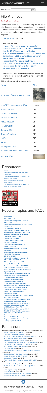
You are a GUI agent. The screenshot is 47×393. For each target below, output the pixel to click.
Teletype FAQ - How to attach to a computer (20, 46)
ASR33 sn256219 (9, 117)
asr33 (3, 142)
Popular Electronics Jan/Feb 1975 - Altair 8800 (18, 373)
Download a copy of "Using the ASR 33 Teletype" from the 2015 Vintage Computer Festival (22, 49)
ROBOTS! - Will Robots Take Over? (15, 338)
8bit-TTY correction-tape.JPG (14, 105)
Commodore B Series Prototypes (14, 334)
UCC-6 (4, 138)
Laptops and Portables (11, 358)
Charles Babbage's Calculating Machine (16, 354)
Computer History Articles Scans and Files (17, 176)
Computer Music (9, 372)
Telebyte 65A (7, 129)
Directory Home (6, 21)
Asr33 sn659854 (8, 121)
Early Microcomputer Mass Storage (14, 375)
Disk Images (8, 174)
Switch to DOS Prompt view (12, 186)
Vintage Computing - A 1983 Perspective (16, 356)
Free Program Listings (10, 370)
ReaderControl (7, 125)
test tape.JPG (7, 156)
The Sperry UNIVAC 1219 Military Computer (17, 344)
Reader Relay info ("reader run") (15, 58)
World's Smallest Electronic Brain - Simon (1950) (18, 366)
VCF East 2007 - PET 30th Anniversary (16, 346)
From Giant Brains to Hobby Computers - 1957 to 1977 (20, 360)
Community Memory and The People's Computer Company (22, 350)
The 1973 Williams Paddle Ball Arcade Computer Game (20, 342)
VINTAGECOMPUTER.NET (15, 3)
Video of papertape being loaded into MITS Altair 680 (24, 53)
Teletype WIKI (8, 38)
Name (3, 85)
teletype (17, 21)
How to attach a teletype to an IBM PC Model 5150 (23, 63)
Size (35, 85)
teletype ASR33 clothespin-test (14, 150)
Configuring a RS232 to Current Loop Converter (22, 56)
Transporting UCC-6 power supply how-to (19, 61)
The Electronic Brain (10, 348)
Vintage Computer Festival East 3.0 (14, 332)
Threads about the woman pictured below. (19, 66)
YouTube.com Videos (10, 178)
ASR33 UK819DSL (9, 113)
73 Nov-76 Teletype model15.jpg (15, 95)
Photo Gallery (8, 182)
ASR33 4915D (7, 109)
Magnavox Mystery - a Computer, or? (15, 340)
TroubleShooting (8, 134)
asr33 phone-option (9, 146)
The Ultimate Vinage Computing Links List (16, 184)
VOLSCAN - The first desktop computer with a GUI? (20, 336)
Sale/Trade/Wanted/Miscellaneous (14, 180)
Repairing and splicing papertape (16, 68)
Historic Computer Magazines (13, 364)
